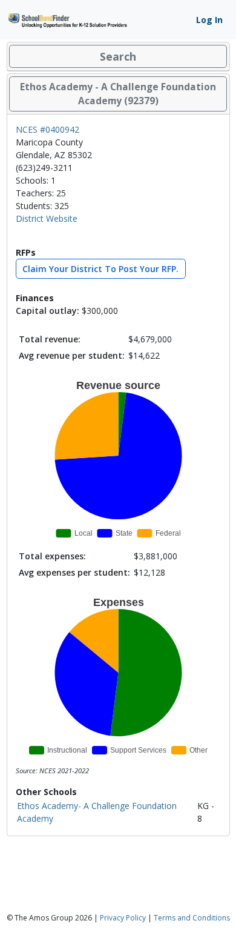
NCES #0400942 (47, 129)
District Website (46, 218)
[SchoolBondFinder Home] (67, 19)
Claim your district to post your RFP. (100, 269)
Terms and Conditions (192, 918)
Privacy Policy (123, 918)
